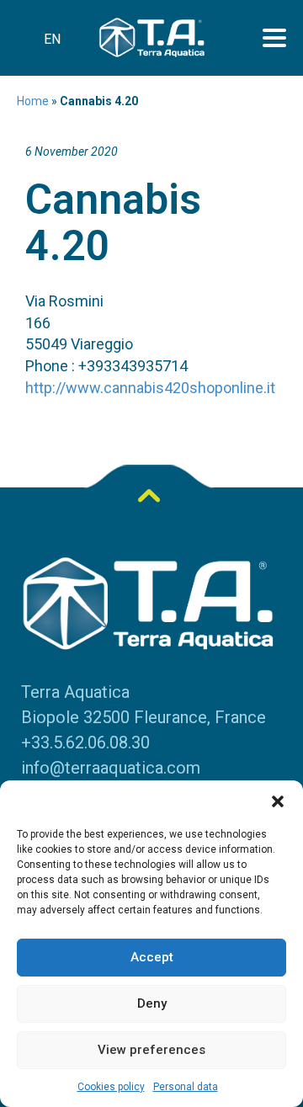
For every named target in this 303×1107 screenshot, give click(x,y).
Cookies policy (111, 1087)
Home (33, 101)
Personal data (185, 1087)
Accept (151, 957)
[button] (277, 801)
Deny (152, 1003)
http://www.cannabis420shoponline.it (150, 387)
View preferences (151, 1049)
